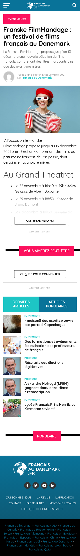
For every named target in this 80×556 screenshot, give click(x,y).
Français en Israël (28, 541)
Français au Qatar (40, 549)
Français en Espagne (18, 537)
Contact (15, 503)
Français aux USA (45, 525)
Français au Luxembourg (54, 545)
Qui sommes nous (18, 497)
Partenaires (35, 503)
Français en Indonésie (21, 545)
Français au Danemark (37, 77)
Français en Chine (46, 537)
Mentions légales (63, 503)
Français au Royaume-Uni (37, 529)
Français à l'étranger (18, 525)
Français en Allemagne (29, 533)
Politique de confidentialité (42, 509)
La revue (43, 497)
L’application (64, 497)
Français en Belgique (61, 533)
